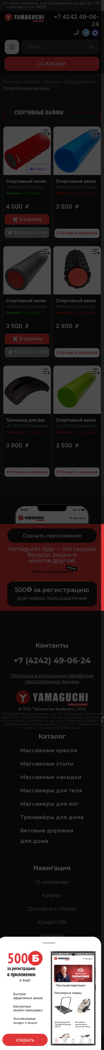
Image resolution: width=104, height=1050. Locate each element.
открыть (25, 1039)
